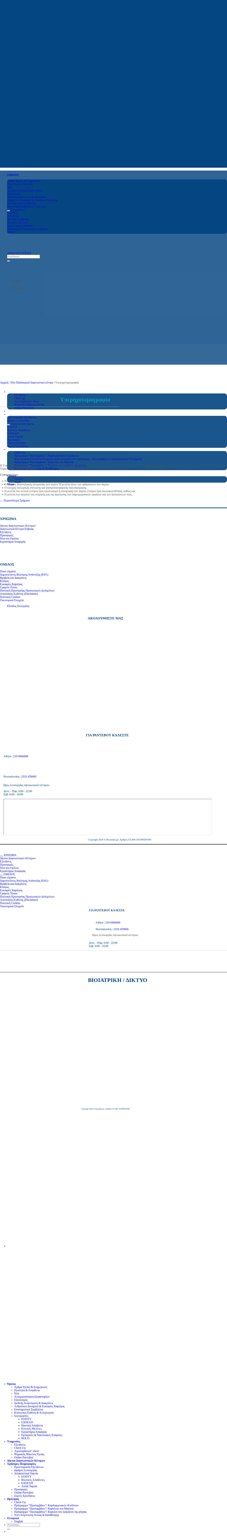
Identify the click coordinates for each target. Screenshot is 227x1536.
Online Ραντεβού (23, 407)
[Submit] (8, 260)
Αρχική (4, 382)
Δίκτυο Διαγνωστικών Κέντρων (26, 1460)
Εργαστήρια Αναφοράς (34, 1431)
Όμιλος (11, 1383)
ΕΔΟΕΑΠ (27, 1422)
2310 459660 (28, 776)
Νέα (16, 1393)
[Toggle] (8, 210)
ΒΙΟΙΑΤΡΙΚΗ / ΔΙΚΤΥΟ (117, 980)
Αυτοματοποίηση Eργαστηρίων (32, 1396)
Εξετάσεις (20, 394)
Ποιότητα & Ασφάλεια (27, 1390)
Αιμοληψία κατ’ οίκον (26, 401)
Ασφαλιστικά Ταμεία (26, 1473)
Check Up (20, 1447)
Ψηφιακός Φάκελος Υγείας (29, 404)
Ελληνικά (11, 475)
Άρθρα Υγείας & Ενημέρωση (30, 1387)
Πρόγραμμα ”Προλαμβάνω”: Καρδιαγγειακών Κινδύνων (46, 1505)
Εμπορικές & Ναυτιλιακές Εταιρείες (41, 1435)
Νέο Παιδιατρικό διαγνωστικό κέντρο (31, 382)
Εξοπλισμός (21, 1399)
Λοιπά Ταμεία (29, 1486)
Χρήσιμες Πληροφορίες (21, 1463)
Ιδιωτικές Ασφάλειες (33, 1479)
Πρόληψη (13, 1498)
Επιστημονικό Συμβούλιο (28, 1409)
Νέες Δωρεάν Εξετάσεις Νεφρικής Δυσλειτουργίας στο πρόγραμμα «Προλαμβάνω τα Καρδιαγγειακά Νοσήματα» (78, 458)
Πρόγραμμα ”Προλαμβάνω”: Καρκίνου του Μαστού (44, 462)
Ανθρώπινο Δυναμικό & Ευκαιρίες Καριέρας (39, 1406)
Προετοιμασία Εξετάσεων (29, 1466)
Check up (19, 398)
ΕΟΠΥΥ (26, 1419)
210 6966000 (20, 756)
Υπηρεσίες (13, 391)
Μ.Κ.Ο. (25, 1438)
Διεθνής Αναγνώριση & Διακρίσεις (33, 1403)
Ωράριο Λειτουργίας (25, 1470)
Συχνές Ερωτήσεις (24, 1495)
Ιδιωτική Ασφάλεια (32, 1425)
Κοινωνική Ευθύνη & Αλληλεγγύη (34, 1412)
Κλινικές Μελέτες (31, 1428)
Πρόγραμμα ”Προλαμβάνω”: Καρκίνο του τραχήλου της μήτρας (50, 1511)
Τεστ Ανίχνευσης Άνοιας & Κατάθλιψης (36, 1514)
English (17, 482)
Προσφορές (20, 1489)
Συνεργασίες (21, 1415)
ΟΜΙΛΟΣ (13, 174)
